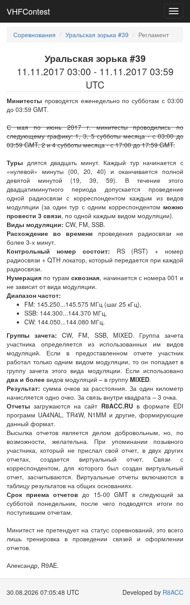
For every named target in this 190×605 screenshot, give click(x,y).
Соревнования (34, 34)
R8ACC (173, 592)
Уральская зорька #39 (97, 34)
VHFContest (28, 11)
